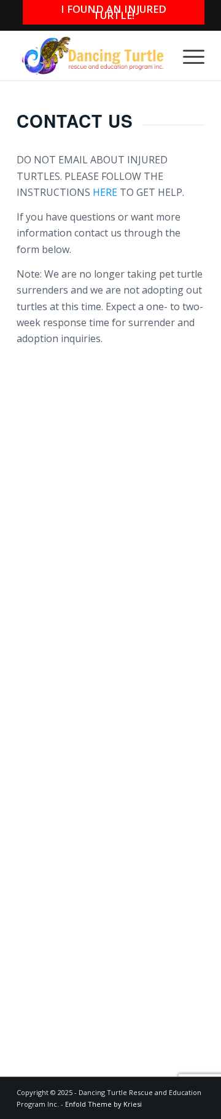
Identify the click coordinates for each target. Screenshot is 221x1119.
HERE (105, 192)
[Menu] (187, 55)
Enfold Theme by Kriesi (103, 1104)
